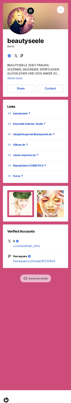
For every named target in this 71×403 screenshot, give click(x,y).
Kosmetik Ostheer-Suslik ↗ (29, 123)
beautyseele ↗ (21, 113)
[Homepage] (6, 400)
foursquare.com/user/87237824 (34, 261)
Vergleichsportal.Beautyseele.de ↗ (33, 134)
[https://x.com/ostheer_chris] (16, 56)
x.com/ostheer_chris (26, 246)
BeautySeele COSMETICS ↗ (29, 165)
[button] (20, 203)
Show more (14, 78)
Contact (50, 88)
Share (21, 88)
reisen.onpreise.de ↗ (25, 155)
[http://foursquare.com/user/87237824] (22, 56)
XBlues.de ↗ (20, 144)
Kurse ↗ (18, 175)
